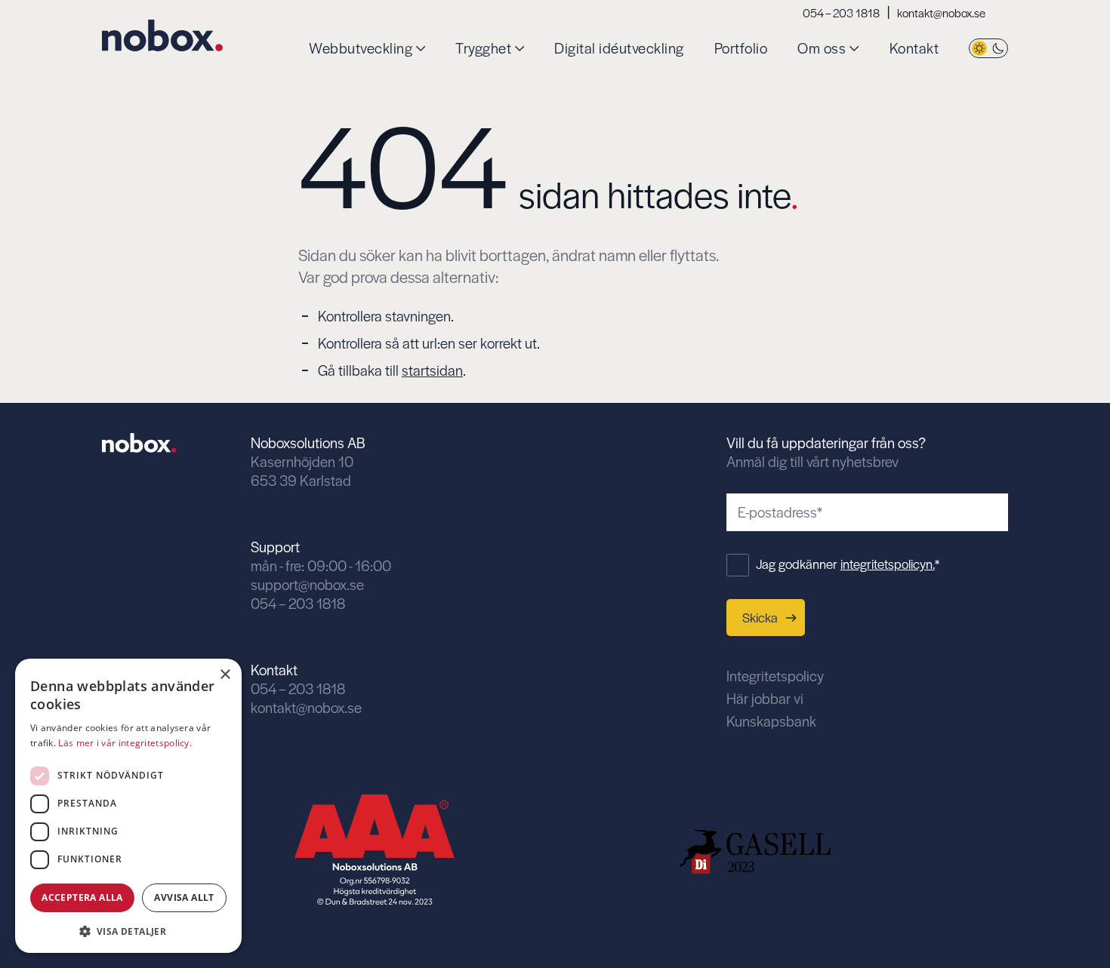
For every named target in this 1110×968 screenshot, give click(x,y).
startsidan (432, 370)
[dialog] (128, 806)
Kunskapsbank (771, 720)
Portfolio (741, 49)
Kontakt (914, 49)
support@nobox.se (307, 584)
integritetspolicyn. (887, 564)
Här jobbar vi (764, 698)
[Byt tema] (988, 48)
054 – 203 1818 (841, 12)
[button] (128, 930)
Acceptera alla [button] (82, 897)
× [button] (224, 675)
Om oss (821, 49)
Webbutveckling (360, 49)
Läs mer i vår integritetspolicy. (125, 742)
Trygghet (483, 49)
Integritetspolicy (775, 675)
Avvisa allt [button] (184, 897)
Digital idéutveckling (619, 49)
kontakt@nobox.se (941, 12)
